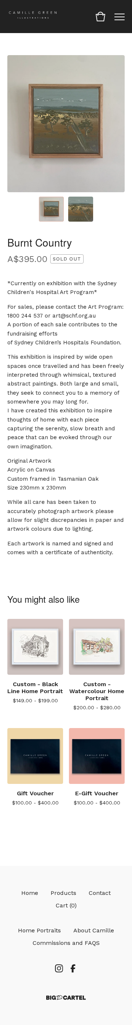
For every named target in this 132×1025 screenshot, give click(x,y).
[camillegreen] (33, 16)
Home (29, 892)
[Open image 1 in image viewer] (66, 123)
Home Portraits (39, 930)
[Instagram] (59, 968)
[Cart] (100, 16)
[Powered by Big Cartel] (66, 997)
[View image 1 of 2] (51, 209)
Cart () (66, 905)
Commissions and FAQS (66, 942)
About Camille (93, 930)
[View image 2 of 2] (80, 209)
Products (63, 892)
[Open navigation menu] (119, 16)
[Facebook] (72, 968)
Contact (100, 892)
